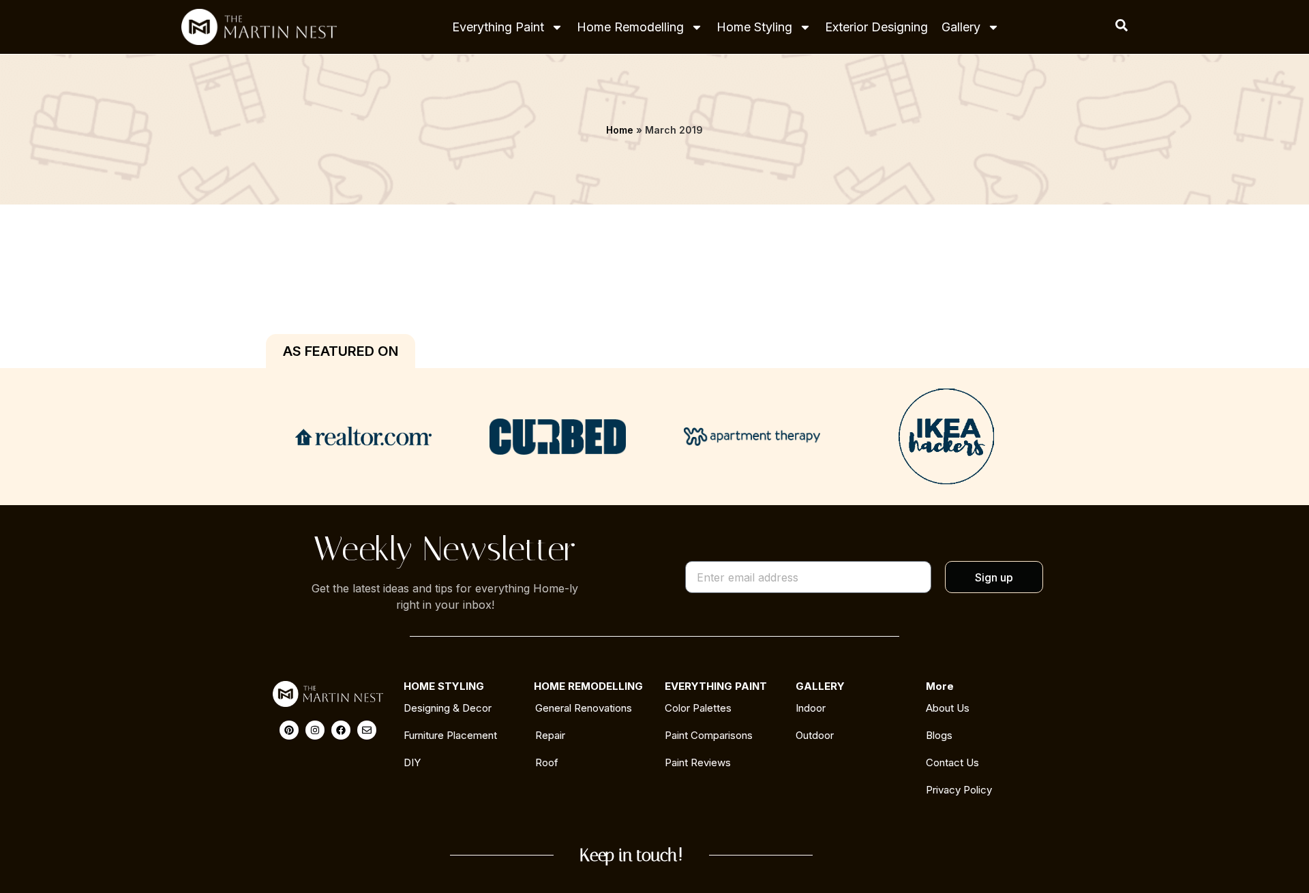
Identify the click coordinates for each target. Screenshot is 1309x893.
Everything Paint (498, 27)
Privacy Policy (959, 789)
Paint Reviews (698, 762)
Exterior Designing (876, 27)
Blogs (939, 735)
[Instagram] (315, 730)
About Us (947, 707)
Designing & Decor (448, 707)
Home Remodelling (630, 27)
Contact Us (952, 762)
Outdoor (815, 735)
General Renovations (583, 707)
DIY (412, 762)
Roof (546, 762)
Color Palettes (698, 707)
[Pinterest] (289, 730)
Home (619, 130)
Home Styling (754, 27)
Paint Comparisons (709, 735)
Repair (550, 735)
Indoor (811, 707)
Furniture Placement (450, 735)
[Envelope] (366, 730)
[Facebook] (340, 730)
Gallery (961, 27)
